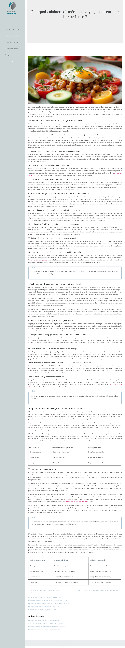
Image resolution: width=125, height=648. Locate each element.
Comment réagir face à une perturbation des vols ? (43, 606)
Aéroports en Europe (12, 29)
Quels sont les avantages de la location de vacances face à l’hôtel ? (48, 600)
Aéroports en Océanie (12, 48)
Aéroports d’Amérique (12, 55)
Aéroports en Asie (12, 42)
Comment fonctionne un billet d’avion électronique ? (44, 620)
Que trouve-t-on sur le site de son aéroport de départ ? (44, 630)
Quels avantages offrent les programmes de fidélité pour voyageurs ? (99, 590)
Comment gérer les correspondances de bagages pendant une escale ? (49, 603)
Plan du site (62, 647)
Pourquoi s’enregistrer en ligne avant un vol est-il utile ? (45, 623)
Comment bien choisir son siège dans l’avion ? (42, 609)
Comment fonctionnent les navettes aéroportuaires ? (45, 590)
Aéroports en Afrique (12, 36)
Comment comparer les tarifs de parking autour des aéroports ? (47, 626)
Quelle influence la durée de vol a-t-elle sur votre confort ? (46, 597)
